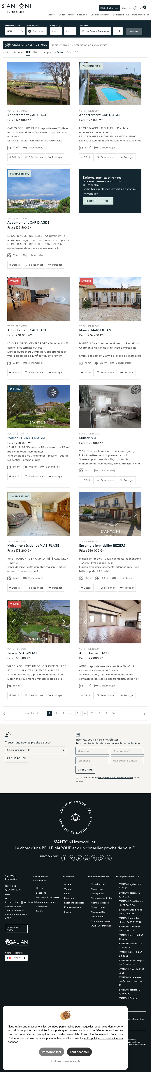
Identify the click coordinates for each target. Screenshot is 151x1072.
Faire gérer (82, 14)
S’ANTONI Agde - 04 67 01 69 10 (131, 886)
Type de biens (33, 25)
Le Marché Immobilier (137, 14)
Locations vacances (100, 14)
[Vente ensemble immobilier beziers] (110, 514)
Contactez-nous (110, 8)
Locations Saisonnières (47, 897)
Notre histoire (98, 884)
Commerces (42, 906)
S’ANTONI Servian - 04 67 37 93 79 (130, 945)
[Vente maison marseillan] (110, 299)
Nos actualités (98, 912)
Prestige (40, 911)
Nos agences (97, 893)
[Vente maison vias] (110, 406)
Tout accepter (79, 1052)
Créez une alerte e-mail (29, 44)
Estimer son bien (72, 907)
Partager (57, 157)
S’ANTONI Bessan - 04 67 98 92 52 (130, 894)
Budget (53, 25)
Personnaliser (51, 1052)
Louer (62, 14)
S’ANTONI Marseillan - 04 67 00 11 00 (130, 928)
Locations (41, 892)
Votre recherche (12, 25)
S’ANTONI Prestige (128, 998)
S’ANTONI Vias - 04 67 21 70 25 (131, 971)
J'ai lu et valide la (88, 777)
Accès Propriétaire (136, 1019)
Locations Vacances (74, 902)
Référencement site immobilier (132, 1044)
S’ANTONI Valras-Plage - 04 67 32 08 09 (131, 962)
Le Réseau (118, 14)
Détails (16, 157)
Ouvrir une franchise (101, 925)
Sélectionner (36, 157)
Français (17, 957)
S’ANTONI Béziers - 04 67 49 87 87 (130, 991)
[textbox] (95, 31)
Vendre (71, 14)
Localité (84, 25)
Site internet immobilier (129, 1042)
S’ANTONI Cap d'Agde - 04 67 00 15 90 (131, 903)
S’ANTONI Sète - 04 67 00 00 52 (130, 954)
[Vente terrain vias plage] (38, 621)
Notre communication (102, 898)
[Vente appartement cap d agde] (38, 83)
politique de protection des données (115, 777)
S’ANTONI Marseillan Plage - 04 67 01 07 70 (130, 920)
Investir (67, 912)
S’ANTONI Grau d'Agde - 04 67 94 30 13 (131, 911)
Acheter (52, 14)
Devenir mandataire (101, 921)
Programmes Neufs (45, 902)
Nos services (97, 889)
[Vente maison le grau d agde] (38, 406)
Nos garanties (98, 907)
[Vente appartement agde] (110, 621)
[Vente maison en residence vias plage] (38, 514)
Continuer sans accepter (65, 1061)
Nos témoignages (100, 902)
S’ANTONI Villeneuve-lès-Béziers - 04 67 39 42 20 (131, 981)
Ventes (39, 888)
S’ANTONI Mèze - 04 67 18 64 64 (131, 937)
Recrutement (97, 916)
